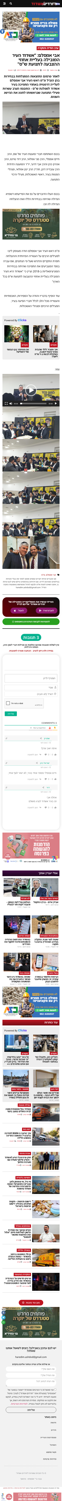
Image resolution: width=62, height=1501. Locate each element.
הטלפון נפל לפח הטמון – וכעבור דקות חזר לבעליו (18, 903)
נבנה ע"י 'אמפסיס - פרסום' (31, 1479)
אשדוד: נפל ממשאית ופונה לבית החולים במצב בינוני (18, 1110)
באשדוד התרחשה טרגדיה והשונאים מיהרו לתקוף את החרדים (17, 942)
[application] (31, 390)
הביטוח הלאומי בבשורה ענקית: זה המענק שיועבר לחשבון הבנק (46, 979)
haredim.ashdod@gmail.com (31, 1357)
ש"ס (43, 574)
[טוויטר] (3, 1317)
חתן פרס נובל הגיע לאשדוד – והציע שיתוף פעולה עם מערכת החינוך (18, 1160)
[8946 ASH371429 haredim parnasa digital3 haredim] (31, 862)
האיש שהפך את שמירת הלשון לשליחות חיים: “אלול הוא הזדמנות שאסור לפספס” (17, 1233)
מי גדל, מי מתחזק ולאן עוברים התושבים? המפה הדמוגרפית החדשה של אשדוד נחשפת (19, 1185)
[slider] (33, 403)
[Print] (31, 41)
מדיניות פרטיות (49, 1459)
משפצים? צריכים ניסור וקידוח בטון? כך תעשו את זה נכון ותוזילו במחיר (16, 1095)
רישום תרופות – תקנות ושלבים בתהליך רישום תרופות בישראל (20, 1204)
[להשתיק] (10, 403)
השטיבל (53, 1445)
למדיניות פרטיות (20, 1488)
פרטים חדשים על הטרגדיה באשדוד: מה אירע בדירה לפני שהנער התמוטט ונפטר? (17, 1281)
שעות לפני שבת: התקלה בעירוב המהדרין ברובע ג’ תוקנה (46, 942)
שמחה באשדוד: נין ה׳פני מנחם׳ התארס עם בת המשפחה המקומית (18, 979)
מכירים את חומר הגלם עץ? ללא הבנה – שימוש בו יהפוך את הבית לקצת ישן (46, 1095)
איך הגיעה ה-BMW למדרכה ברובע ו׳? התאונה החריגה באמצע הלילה (17, 1135)
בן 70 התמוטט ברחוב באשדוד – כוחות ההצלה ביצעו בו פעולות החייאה (19, 1256)
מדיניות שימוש (8, 1488)
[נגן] (55, 403)
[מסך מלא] (6, 403)
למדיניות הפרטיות (19, 1403)
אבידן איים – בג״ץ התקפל (45, 902)
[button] (2, 31)
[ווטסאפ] (3, 1322)
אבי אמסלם (51, 574)
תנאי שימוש (51, 1452)
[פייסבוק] (3, 1313)
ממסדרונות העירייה (48, 1437)
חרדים (53, 1430)
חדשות (53, 1422)
